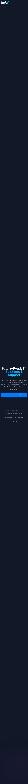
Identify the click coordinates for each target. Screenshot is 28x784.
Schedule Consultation (13, 395)
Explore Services (14, 400)
